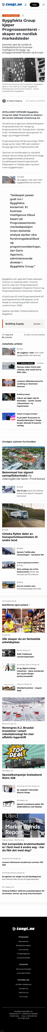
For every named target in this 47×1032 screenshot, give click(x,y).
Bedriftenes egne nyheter (15, 605)
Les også (20, 177)
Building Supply (12, 16)
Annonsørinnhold (23, 973)
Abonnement (23, 941)
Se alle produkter (23, 958)
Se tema (37, 324)
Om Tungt (24, 997)
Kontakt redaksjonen (23, 984)
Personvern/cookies (23, 969)
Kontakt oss (23, 988)
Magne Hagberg (15, 101)
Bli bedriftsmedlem (23, 946)
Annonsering (23, 950)
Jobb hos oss (23, 993)
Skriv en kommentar (36, 335)
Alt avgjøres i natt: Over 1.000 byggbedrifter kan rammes (29, 181)
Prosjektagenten (23, 954)
